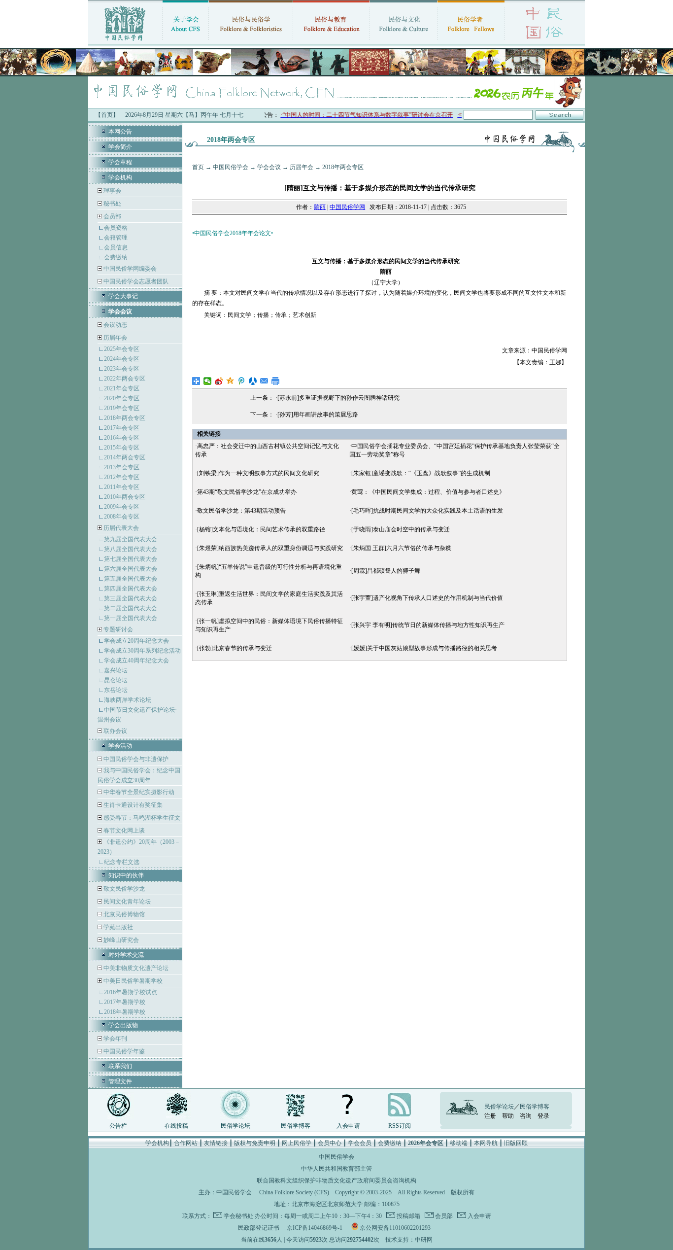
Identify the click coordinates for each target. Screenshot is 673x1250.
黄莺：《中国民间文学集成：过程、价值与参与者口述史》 (428, 491)
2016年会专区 (121, 437)
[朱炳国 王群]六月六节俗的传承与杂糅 (401, 548)
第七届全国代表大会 (130, 559)
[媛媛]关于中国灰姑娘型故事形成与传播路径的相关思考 (424, 648)
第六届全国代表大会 (130, 568)
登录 (543, 1115)
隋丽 (320, 207)
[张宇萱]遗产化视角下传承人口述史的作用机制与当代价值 (427, 597)
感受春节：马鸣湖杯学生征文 (141, 817)
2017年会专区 (121, 427)
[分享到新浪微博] (219, 381)
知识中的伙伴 (126, 875)
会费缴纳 (116, 257)
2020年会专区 (121, 398)
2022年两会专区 (124, 378)
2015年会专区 (121, 447)
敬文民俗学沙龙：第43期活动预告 (241, 510)
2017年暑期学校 (124, 1002)
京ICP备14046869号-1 (314, 1227)
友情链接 (216, 1143)
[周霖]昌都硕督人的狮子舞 (385, 570)
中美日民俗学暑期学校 (133, 980)
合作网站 (186, 1143)
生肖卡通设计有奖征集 (132, 804)
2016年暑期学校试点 (130, 992)
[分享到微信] (207, 381)
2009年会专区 (121, 506)
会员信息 (116, 247)
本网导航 (486, 1143)
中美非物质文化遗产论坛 (135, 968)
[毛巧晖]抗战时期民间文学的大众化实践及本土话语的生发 (427, 510)
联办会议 (114, 731)
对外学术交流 (126, 954)
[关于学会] (185, 41)
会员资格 (116, 227)
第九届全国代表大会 (130, 539)
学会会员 (359, 1143)
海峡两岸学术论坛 (127, 699)
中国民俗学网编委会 (129, 268)
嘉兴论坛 (116, 670)
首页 (198, 167)
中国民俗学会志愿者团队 (135, 281)
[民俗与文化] (403, 41)
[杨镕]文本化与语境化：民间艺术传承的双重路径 (261, 529)
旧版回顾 (516, 1143)
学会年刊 (114, 1038)
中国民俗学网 (347, 207)
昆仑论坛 (116, 680)
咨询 (526, 1115)
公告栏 (118, 1125)
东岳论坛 (116, 690)
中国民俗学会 (230, 167)
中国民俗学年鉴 (123, 1051)
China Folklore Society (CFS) (294, 1192)
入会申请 (348, 1125)
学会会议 (269, 167)
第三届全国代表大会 (130, 598)
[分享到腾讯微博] (241, 381)
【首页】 (107, 114)
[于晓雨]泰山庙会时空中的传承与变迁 (400, 529)
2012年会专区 (121, 477)
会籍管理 (116, 237)
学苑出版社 (117, 927)
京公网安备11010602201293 (395, 1227)
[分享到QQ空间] (230, 381)
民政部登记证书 (258, 1227)
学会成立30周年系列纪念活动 (142, 650)
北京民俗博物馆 (123, 914)
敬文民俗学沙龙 (123, 888)
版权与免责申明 (254, 1143)
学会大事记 (123, 296)
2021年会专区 (121, 388)
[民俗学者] (471, 41)
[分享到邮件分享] (264, 381)
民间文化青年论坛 (126, 901)
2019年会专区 (121, 408)
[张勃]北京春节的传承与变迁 (234, 648)
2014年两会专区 (124, 457)
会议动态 (114, 324)
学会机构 (120, 177)
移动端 (459, 1143)
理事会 (111, 190)
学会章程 (120, 162)
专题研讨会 (118, 629)
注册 (490, 1115)
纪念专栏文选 (121, 862)
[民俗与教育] (331, 41)
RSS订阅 (399, 1125)
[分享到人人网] (253, 381)
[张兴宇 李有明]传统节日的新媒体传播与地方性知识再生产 (428, 625)
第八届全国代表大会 (130, 549)
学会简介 (120, 146)
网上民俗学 (296, 1143)
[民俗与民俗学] (251, 41)
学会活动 (120, 745)
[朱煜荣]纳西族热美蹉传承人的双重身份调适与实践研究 (270, 548)
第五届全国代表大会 (130, 578)
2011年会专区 (121, 487)
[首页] (125, 41)
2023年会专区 (121, 368)
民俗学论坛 (235, 1125)
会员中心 (329, 1143)
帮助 (508, 1115)
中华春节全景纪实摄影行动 (138, 792)
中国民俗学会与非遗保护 (135, 759)
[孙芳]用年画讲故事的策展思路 (317, 414)
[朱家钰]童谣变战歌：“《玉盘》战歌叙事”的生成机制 (420, 473)
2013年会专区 (121, 467)
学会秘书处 (238, 1216)
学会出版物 (123, 1025)
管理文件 (120, 1081)
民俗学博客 (295, 1125)
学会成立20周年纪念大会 (136, 640)
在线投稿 (176, 1125)
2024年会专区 (121, 358)
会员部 (112, 216)
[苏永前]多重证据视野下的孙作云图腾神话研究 (338, 397)
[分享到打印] (275, 381)
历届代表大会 (121, 527)
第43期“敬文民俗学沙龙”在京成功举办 (247, 491)
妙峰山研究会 (120, 940)
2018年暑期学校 (124, 1011)
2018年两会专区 (124, 418)
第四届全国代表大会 (130, 588)
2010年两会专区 (124, 496)
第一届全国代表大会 (130, 618)
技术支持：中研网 (409, 1239)
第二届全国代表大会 (130, 608)
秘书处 (111, 203)
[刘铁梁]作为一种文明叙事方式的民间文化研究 (258, 473)
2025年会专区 (121, 349)
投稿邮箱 (407, 1216)
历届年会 (115, 337)
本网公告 (120, 131)
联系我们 (120, 1066)
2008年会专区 (121, 516)
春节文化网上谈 (123, 830)
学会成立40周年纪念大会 (136, 660)
